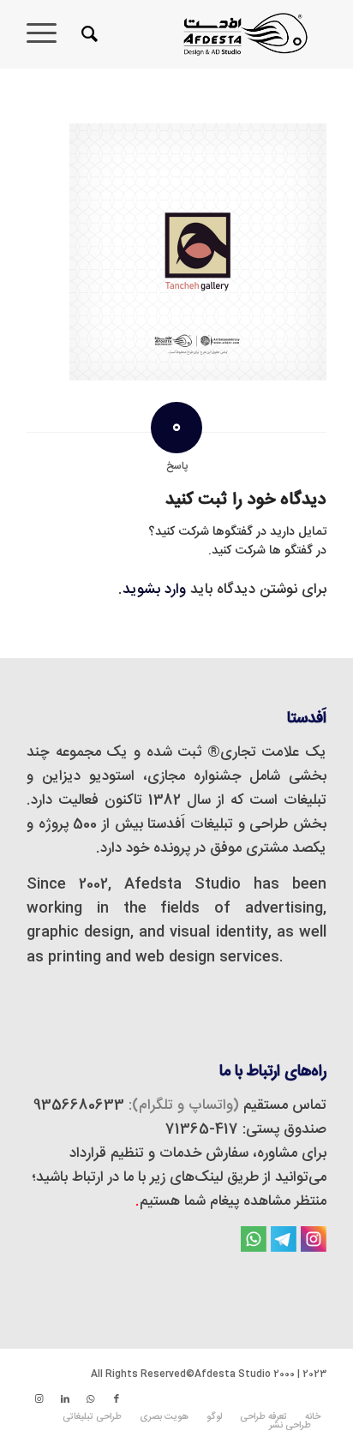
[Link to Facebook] (116, 1399)
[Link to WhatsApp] (91, 1399)
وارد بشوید (154, 590)
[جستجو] (87, 34)
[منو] (47, 34)
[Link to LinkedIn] (65, 1399)
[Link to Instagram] (39, 1399)
